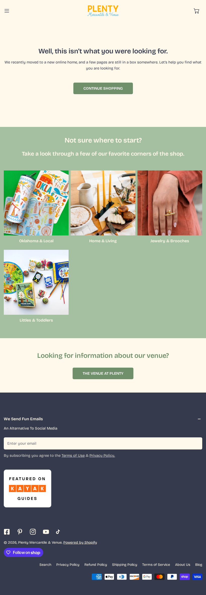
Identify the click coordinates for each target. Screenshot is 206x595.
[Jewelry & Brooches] (169, 202)
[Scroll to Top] (197, 568)
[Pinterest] (19, 532)
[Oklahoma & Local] (36, 202)
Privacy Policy (67, 565)
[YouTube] (46, 532)
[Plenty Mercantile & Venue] (103, 10)
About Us (182, 565)
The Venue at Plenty (103, 373)
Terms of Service (156, 565)
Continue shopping (103, 88)
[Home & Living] (103, 202)
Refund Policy (95, 565)
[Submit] (196, 443)
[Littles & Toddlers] (36, 282)
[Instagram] (32, 532)
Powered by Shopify (80, 542)
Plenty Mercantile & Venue (40, 542)
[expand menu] (7, 11)
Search (45, 565)
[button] (196, 10)
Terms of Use (73, 455)
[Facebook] (6, 532)
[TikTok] (59, 532)
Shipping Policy (124, 565)
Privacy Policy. (102, 455)
